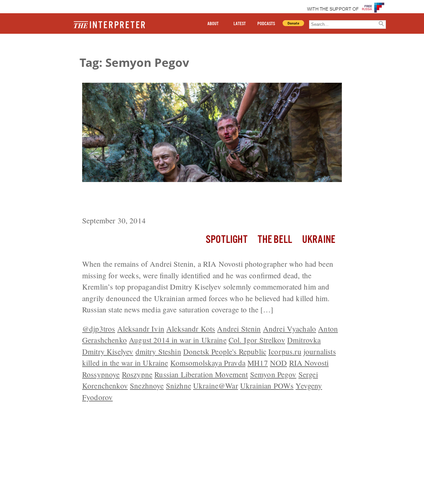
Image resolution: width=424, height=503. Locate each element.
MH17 (257, 363)
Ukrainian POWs (266, 385)
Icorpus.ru (284, 351)
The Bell (275, 240)
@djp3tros (98, 329)
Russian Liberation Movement (201, 374)
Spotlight (226, 240)
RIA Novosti (309, 363)
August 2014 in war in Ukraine (178, 340)
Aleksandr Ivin (140, 329)
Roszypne (137, 374)
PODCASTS (266, 24)
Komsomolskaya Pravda (207, 363)
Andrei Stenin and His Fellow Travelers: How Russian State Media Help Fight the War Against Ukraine (207, 200)
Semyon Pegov (273, 374)
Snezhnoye (147, 385)
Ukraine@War (215, 385)
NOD (278, 363)
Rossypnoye (101, 374)
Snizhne (178, 385)
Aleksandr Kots (190, 329)
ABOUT (213, 24)
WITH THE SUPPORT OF (333, 9)
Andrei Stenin (239, 329)
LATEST (240, 24)
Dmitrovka (304, 340)
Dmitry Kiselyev (107, 351)
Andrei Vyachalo (289, 329)
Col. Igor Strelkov (257, 340)
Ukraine (318, 240)
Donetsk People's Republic (224, 351)
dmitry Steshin (158, 351)
